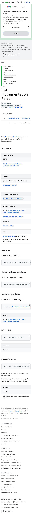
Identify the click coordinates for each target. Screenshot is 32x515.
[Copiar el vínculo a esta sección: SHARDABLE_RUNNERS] (22, 255)
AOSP (2, 62)
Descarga (4, 432)
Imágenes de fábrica (7, 438)
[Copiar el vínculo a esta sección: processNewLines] (18, 359)
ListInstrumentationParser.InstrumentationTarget (12, 165)
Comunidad (17, 499)
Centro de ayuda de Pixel (8, 478)
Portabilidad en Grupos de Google (11, 468)
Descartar (16, 28)
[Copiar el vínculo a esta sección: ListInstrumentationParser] (24, 278)
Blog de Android (6, 457)
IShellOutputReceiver (11, 137)
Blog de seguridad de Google (9, 460)
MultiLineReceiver (15, 107)
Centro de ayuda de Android (9, 475)
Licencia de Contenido (16, 411)
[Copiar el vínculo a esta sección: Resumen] (12, 149)
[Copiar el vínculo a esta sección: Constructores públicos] (27, 272)
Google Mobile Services (8, 487)
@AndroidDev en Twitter (8, 454)
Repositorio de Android (7, 427)
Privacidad (24, 502)
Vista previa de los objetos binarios (10, 435)
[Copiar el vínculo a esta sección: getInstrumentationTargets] (25, 300)
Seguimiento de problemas (9, 492)
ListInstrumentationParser (12, 198)
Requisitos (4, 430)
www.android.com (6, 484)
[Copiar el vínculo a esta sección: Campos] (12, 250)
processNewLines (9, 236)
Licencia (16, 502)
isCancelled (7, 226)
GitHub (3, 444)
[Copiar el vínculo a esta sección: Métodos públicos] (21, 294)
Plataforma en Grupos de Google (10, 462)
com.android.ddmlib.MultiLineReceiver (19, 118)
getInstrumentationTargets (12, 216)
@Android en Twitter (7, 451)
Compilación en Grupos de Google (11, 465)
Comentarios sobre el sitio (10, 504)
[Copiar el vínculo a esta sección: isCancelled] (12, 330)
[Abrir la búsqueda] (18, 2)
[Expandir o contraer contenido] (13, 66)
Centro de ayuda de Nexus (8, 481)
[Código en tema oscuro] (29, 261)
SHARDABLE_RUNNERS (9, 185)
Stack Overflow (5, 490)
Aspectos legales (7, 502)
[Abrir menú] (3, 2)
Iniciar (16, 33)
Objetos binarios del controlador (10, 441)
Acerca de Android (6, 499)
